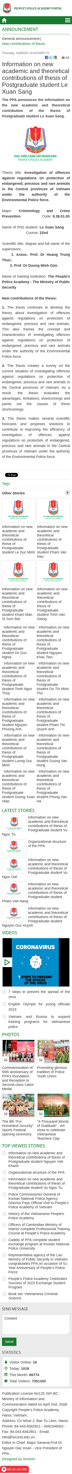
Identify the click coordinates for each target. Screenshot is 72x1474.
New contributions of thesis (23, 44)
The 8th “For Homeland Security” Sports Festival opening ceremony (18, 1127)
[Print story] (63, 57)
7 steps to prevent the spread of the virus (36, 962)
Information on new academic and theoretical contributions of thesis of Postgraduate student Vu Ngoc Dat (35, 868)
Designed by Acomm (18, 1459)
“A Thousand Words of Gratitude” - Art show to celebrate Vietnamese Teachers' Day (53, 1130)
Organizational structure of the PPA (36, 1172)
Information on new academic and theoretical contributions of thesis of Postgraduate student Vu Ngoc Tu (35, 825)
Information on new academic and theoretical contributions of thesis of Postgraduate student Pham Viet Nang (35, 892)
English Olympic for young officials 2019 (39, 1006)
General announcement (21, 39)
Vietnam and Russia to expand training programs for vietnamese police (39, 1022)
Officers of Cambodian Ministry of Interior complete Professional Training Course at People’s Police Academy (39, 1229)
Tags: (6, 484)
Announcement (20, 29)
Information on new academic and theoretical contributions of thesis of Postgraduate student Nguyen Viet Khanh (36, 1159)
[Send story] (67, 57)
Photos (10, 1034)
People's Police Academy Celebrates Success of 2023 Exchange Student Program (37, 1283)
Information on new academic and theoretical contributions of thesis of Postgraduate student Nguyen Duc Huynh (35, 916)
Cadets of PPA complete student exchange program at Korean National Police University (38, 1244)
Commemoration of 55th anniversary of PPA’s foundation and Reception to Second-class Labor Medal (18, 1078)
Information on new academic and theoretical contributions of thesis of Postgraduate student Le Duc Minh (18, 539)
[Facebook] (46, 57)
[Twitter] (50, 57)
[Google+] (55, 57)
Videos (9, 933)
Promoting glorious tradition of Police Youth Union (52, 1072)
